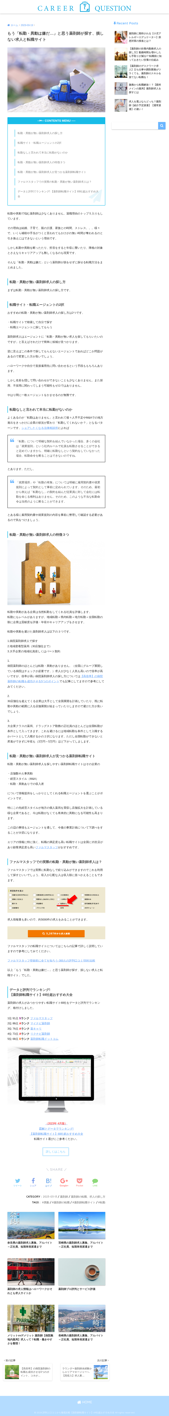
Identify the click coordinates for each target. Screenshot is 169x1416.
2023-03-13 (50, 1196)
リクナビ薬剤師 (40, 1033)
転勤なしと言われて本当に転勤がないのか (43, 152)
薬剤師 (64, 1196)
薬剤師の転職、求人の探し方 (88, 1196)
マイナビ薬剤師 (40, 1023)
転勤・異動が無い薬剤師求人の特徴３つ (41, 162)
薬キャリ (36, 1028)
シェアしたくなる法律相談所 (39, 428)
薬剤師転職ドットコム (44, 1038)
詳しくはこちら (56, 1151)
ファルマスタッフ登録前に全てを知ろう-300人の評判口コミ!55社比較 (51, 960)
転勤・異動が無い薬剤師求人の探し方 (40, 133)
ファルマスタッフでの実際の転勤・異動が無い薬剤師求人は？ (55, 181)
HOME (86, 1402)
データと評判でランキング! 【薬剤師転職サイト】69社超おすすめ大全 (58, 194)
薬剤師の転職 (62, 1202)
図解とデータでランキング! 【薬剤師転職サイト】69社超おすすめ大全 (56, 1128)
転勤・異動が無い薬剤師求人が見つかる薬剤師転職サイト (52, 171)
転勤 (102, 1202)
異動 (46, 1202)
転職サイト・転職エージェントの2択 (39, 142)
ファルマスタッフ (46, 847)
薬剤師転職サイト (84, 1202)
